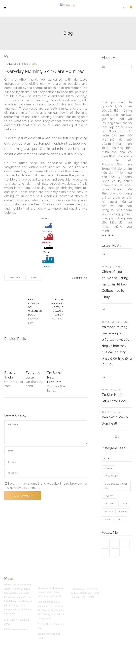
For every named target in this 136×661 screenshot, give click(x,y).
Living (33, 278)
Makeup (108, 511)
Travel (120, 519)
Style (107, 519)
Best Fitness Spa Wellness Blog (14, 311)
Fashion (108, 496)
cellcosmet (111, 476)
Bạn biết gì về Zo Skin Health (49, 635)
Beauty (108, 468)
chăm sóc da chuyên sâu (116, 486)
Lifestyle (14, 278)
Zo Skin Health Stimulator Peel (50, 626)
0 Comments (79, 278)
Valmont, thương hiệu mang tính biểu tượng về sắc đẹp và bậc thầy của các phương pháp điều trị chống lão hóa (117, 346)
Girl (34, 64)
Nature (123, 511)
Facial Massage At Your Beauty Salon (57, 307)
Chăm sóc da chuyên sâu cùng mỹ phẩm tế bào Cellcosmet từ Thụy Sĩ (115, 284)
